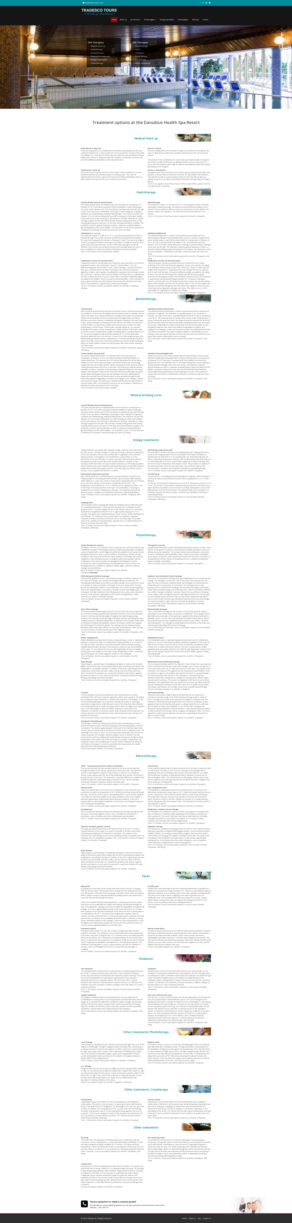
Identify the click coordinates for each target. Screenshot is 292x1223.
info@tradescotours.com (93, 3)
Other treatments (142, 63)
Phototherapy (141, 56)
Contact (205, 20)
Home (114, 20)
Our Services (134, 20)
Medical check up (98, 46)
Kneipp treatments (99, 59)
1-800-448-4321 (103, 1207)
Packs (137, 49)
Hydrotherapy (97, 49)
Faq (199, 1218)
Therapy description (166, 20)
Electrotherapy (141, 46)
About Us (123, 20)
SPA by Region (149, 20)
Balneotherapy (97, 53)
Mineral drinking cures (100, 56)
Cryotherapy (140, 59)
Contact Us (207, 1218)
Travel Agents (182, 20)
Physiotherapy (97, 63)
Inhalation (139, 53)
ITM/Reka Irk (91, 1218)
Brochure (195, 20)
